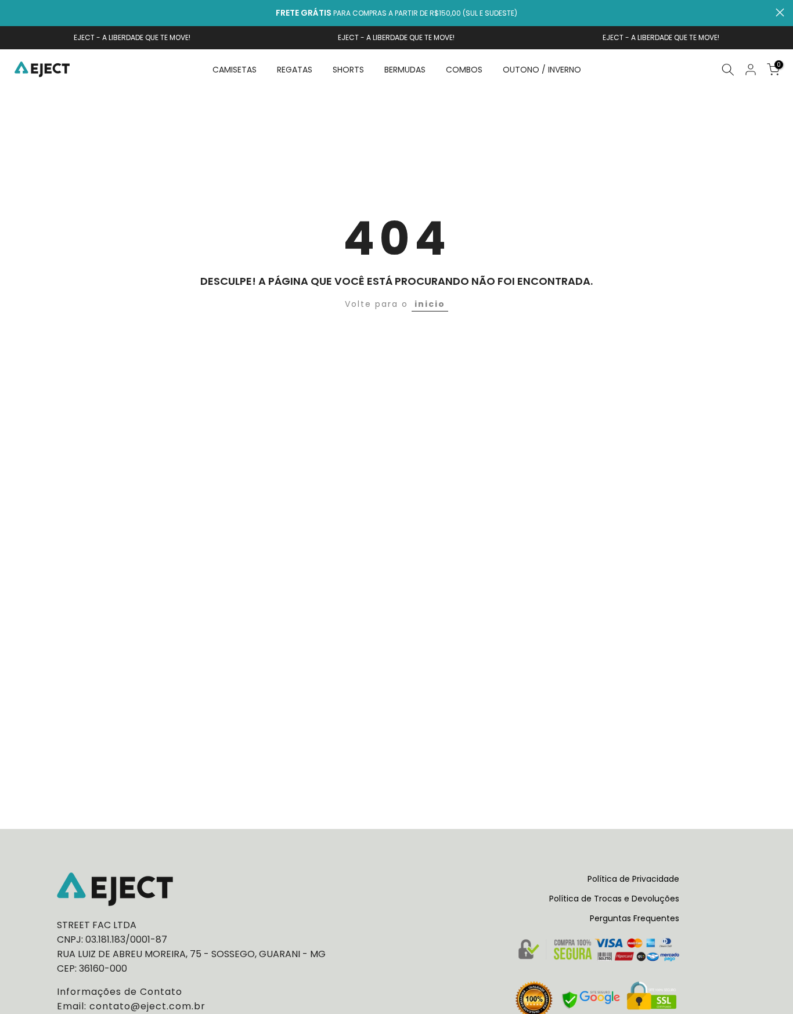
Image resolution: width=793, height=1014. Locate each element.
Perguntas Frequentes (634, 918)
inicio (429, 304)
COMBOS (464, 69)
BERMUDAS (405, 69)
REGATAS (294, 69)
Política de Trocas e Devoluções (614, 898)
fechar (13, 12)
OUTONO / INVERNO (542, 69)
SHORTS (348, 69)
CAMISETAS (234, 69)
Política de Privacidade (633, 879)
